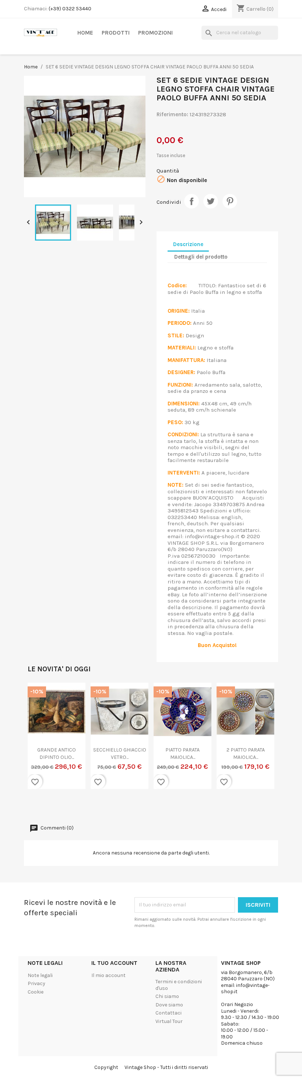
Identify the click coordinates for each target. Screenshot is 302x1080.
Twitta (210, 201)
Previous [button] (38, 740)
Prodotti (116, 32)
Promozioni (155, 32)
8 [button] (176, 806)
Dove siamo (169, 1005)
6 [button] (162, 806)
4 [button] (147, 806)
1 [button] (125, 806)
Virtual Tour (169, 1021)
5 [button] (154, 806)
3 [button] (140, 806)
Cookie (35, 992)
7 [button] (169, 806)
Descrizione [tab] (188, 244)
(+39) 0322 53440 (70, 9)
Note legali (40, 975)
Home (85, 32)
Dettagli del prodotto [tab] (201, 256)
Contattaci (168, 1013)
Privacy (36, 983)
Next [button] (263, 740)
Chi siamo (167, 996)
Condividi (191, 201)
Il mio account (108, 975)
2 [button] (132, 806)
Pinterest (229, 201)
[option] (56, 740)
